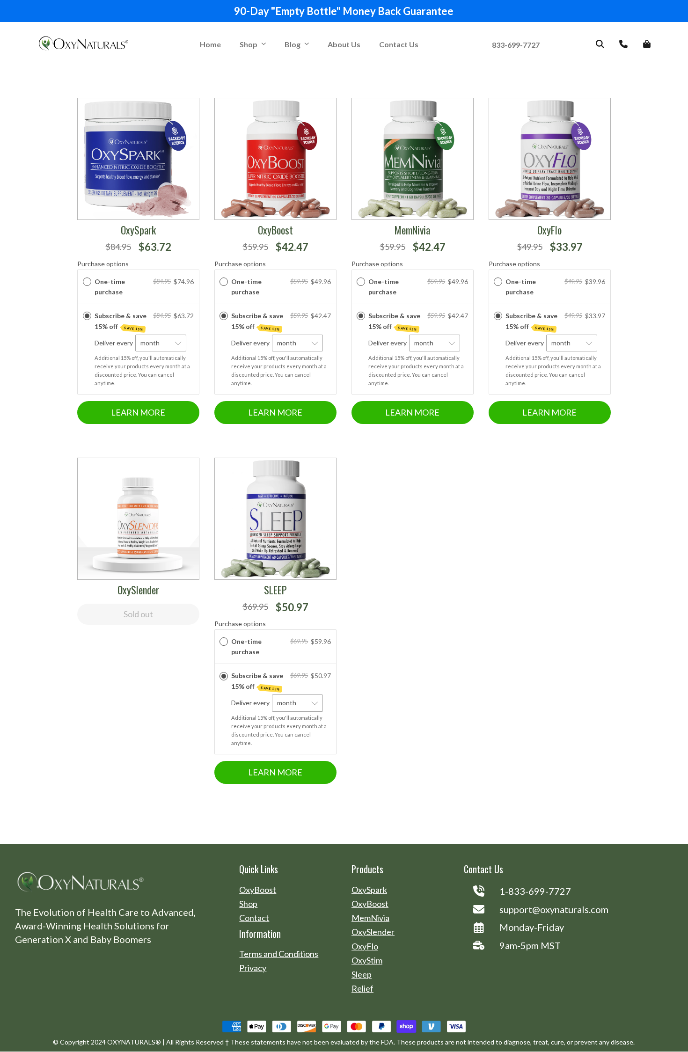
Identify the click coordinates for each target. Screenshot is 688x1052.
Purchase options (103, 264)
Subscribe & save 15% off (120, 321)
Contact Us (398, 44)
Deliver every (114, 343)
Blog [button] (292, 44)
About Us (344, 44)
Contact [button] (254, 918)
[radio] (87, 282)
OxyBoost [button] (257, 890)
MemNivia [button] (370, 918)
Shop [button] (248, 44)
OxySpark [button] (369, 890)
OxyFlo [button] (364, 946)
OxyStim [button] (366, 960)
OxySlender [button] (373, 932)
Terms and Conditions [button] (278, 954)
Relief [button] (362, 989)
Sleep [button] (361, 974)
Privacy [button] (252, 968)
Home (210, 44)
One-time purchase (110, 287)
